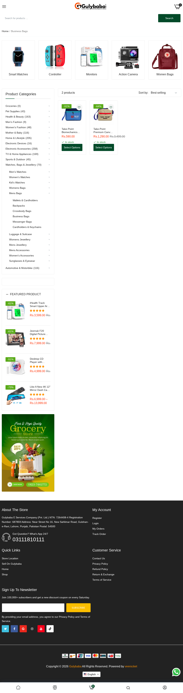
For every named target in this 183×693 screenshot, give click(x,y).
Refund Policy (100, 569)
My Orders (98, 528)
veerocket (131, 666)
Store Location (10, 558)
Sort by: (143, 92)
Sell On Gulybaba (12, 563)
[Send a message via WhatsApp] (176, 672)
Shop (5, 574)
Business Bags (21, 216)
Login (95, 523)
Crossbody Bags (22, 211)
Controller (55, 74)
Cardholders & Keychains (27, 227)
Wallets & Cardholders (25, 200)
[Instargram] (32, 628)
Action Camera (128, 74)
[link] (18, 56)
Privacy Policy (100, 563)
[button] (28, 297)
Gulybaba (75, 666)
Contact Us (98, 558)
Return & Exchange (103, 574)
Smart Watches (18, 74)
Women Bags (165, 74)
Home (5, 31)
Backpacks (19, 205)
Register (97, 518)
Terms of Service (101, 579)
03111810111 (28, 539)
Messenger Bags (22, 221)
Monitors (91, 74)
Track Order (99, 534)
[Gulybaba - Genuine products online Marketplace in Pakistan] (90, 6)
